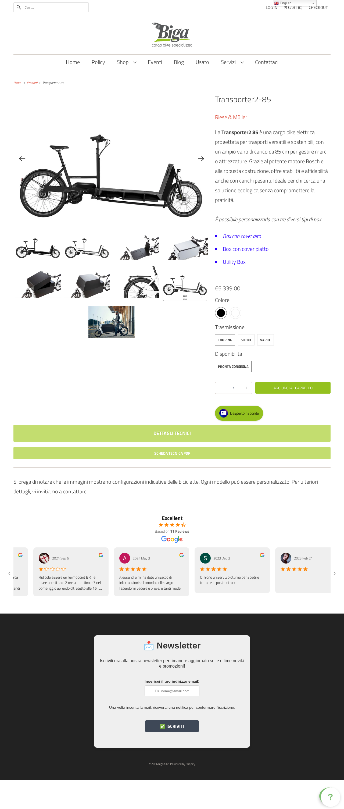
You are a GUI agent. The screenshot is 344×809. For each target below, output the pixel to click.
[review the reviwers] (90, 556)
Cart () (294, 7)
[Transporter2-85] (111, 158)
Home (73, 62)
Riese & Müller (231, 117)
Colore (222, 300)
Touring (225, 340)
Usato (202, 62)
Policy (98, 62)
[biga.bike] (172, 36)
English (285, 3)
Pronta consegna (233, 366)
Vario (265, 340)
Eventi (155, 62)
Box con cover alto (242, 236)
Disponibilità (228, 354)
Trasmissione (230, 327)
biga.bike (163, 764)
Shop (124, 62)
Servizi (229, 62)
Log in (271, 7)
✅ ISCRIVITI (172, 726)
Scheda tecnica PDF (172, 453)
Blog (179, 62)
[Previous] (22, 159)
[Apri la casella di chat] (329, 796)
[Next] (201, 159)
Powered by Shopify (182, 764)
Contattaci (266, 62)
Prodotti (32, 82)
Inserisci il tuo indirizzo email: (172, 681)
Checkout (318, 7)
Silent (246, 340)
